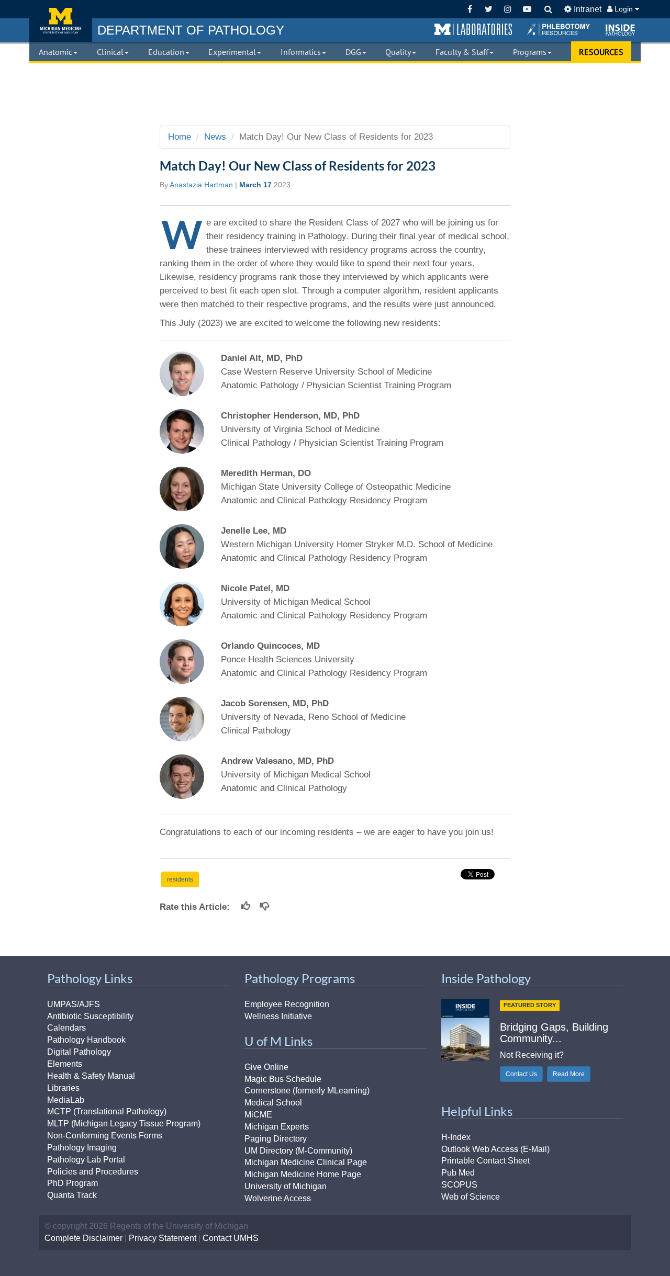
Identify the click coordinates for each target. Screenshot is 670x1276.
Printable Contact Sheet (485, 1160)
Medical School (273, 1102)
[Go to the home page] (60, 21)
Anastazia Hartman (201, 184)
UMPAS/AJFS (73, 1004)
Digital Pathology (79, 1051)
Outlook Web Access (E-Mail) (495, 1149)
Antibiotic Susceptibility (90, 1016)
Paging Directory (275, 1138)
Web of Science (470, 1196)
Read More (569, 1074)
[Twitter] (489, 9)
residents (180, 879)
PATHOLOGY (190, 30)
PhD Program (72, 1183)
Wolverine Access (277, 1198)
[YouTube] (527, 9)
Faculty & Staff (462, 52)
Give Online (266, 1067)
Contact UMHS (231, 1238)
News (215, 137)
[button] (473, 30)
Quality (398, 52)
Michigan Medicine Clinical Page (305, 1162)
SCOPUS (459, 1184)
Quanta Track (72, 1195)
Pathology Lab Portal (86, 1159)
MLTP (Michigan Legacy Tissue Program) (123, 1123)
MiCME (258, 1114)
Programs (529, 52)
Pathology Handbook (86, 1039)
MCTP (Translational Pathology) (106, 1111)
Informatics (301, 52)
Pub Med (458, 1172)
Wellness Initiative (278, 1016)
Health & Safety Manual (91, 1075)
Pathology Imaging (82, 1147)
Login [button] (623, 9)
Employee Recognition (286, 1004)
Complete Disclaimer (83, 1238)
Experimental (232, 52)
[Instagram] (508, 9)
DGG (353, 52)
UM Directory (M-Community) (298, 1150)
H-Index (456, 1137)
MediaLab (65, 1100)
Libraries (63, 1087)
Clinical (110, 52)
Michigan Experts (276, 1126)
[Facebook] (470, 9)
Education (166, 52)
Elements (64, 1063)
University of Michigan (285, 1186)
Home (179, 137)
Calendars (66, 1027)
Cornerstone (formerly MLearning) (307, 1090)
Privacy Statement (162, 1238)
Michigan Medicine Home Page (302, 1174)
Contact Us (521, 1074)
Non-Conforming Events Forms (104, 1135)
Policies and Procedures (92, 1171)
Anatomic (55, 52)
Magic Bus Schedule (282, 1079)
